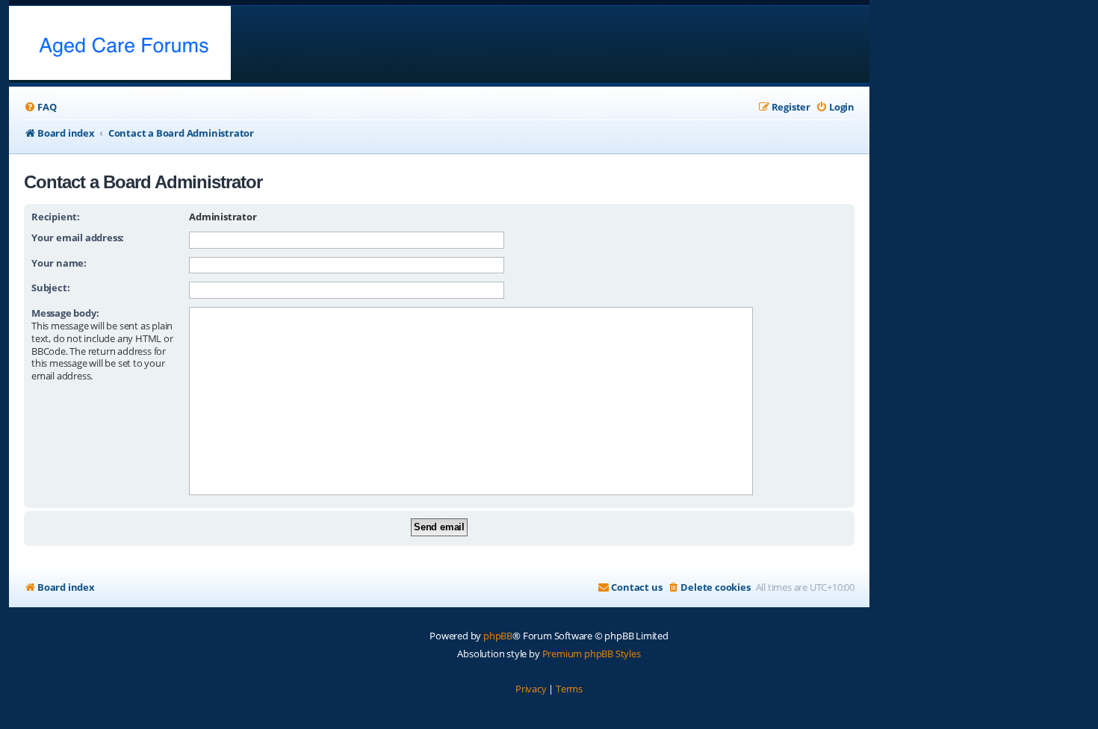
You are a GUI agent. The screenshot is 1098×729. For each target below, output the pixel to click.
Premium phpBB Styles (591, 653)
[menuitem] (40, 107)
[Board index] (120, 44)
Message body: (65, 313)
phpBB (497, 635)
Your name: (59, 263)
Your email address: (77, 237)
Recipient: (55, 216)
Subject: (50, 287)
